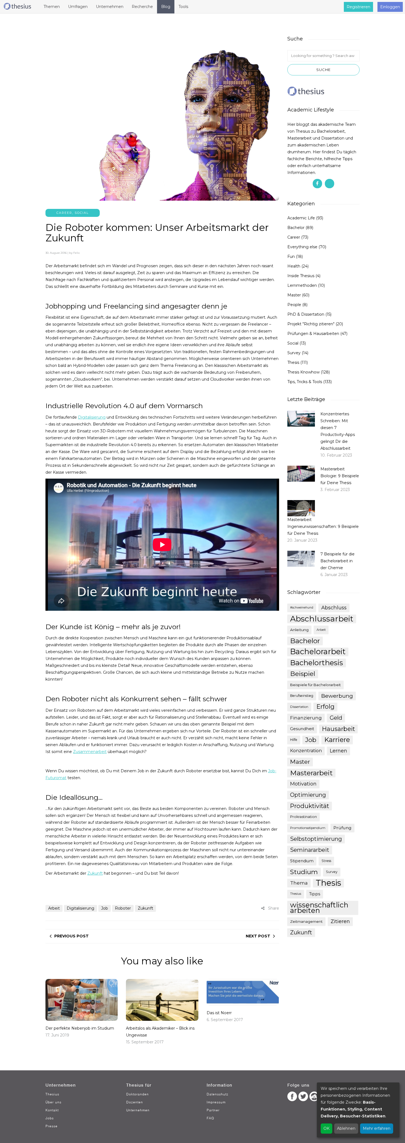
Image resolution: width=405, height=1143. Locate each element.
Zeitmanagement (306, 921)
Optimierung (308, 795)
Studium (304, 872)
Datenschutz (217, 1094)
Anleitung (299, 630)
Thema (299, 883)
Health (293, 266)
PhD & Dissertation (305, 314)
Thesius (295, 894)
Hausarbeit (338, 728)
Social (82, 213)
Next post (258, 936)
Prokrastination (303, 817)
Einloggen (390, 6)
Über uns (53, 1102)
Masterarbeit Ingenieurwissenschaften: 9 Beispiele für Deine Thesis (323, 526)
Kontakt (52, 1110)
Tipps (314, 893)
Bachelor (295, 227)
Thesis (293, 362)
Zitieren (340, 921)
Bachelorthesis (316, 663)
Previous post (71, 936)
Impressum (216, 1102)
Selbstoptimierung (316, 838)
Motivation (303, 784)
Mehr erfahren (376, 1128)
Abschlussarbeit (321, 619)
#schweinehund (301, 607)
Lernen (338, 751)
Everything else (302, 246)
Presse (51, 1126)
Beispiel (302, 674)
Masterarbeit (311, 773)
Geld (336, 717)
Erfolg (325, 706)
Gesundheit (302, 728)
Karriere (337, 740)
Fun (291, 256)
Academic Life (301, 217)
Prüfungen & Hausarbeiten (313, 333)
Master (294, 295)
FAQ (210, 1118)
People (294, 304)
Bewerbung (337, 695)
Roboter (123, 908)
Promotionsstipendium (307, 828)
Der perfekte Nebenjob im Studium (79, 1028)
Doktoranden (137, 1094)
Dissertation (299, 707)
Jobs (49, 1118)
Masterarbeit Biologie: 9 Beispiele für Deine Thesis (339, 476)
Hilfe (293, 740)
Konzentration (306, 750)
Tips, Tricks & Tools (304, 381)
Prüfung (342, 827)
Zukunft (95, 873)
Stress (326, 861)
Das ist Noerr (219, 1012)
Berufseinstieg (301, 696)
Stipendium (302, 860)
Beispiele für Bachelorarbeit (315, 685)
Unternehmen (138, 1110)
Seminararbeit (309, 850)
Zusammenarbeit (90, 751)
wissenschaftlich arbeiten (319, 908)
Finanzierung (306, 718)
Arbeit (54, 908)
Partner (213, 1110)
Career (64, 213)
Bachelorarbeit (317, 652)
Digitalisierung (92, 417)
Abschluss (334, 607)
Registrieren (358, 6)
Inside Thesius (300, 275)
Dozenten (134, 1102)
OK (326, 1128)
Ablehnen (346, 1128)
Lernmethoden (302, 285)
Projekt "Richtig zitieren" (310, 323)
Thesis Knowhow (303, 372)
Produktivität (309, 805)
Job (104, 908)
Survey (294, 352)
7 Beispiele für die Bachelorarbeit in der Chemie (337, 561)
